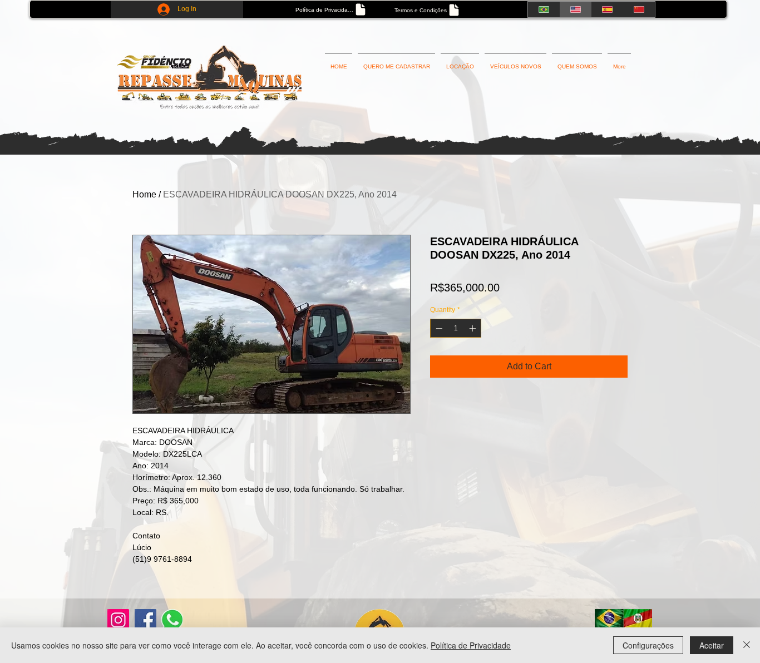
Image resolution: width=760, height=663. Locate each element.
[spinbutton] (455, 328)
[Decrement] (438, 328)
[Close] (746, 645)
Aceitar (711, 645)
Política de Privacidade (471, 645)
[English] (575, 9)
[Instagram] (118, 620)
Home (144, 194)
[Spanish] (607, 9)
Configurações (648, 645)
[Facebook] (145, 620)
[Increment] (473, 328)
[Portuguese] (543, 9)
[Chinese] (639, 9)
